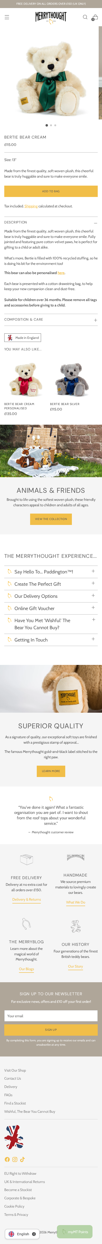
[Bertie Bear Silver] (71, 376)
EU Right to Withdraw (20, 1173)
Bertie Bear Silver (64, 404)
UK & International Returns (24, 1181)
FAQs (8, 1095)
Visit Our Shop (15, 1070)
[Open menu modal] (7, 17)
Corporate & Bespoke (20, 1198)
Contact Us (12, 1078)
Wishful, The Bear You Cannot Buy (29, 1111)
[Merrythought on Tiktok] (22, 1160)
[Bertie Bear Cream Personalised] (25, 376)
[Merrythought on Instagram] (15, 1160)
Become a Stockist (18, 1189)
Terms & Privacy (16, 1214)
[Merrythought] (51, 17)
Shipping (31, 206)
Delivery (10, 1086)
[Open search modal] (85, 17)
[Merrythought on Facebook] (7, 1160)
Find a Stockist (15, 1103)
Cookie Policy (14, 1206)
